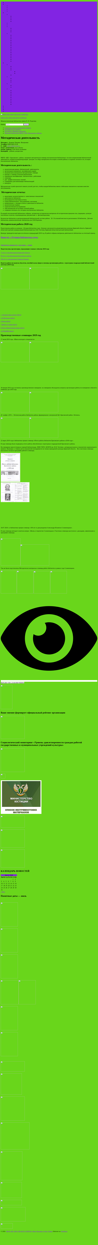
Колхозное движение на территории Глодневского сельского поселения (35, 96)
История (11, 14)
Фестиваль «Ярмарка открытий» (15, 131)
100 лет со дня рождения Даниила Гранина (15, 259)
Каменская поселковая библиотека (23, 51)
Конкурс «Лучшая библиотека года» (19, 237)
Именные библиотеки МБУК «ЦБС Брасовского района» (23, 133)
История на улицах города (24, 71)
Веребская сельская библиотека (22, 37)
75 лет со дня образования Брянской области (15, 252)
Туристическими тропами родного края (25, 75)
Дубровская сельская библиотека (23, 47)
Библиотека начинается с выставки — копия (16, 245)
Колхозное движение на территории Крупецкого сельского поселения (35, 101)
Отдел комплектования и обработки (24, 28)
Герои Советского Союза (20, 78)
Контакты (8, 106)
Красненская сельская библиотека (23, 52)
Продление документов (16, 11)
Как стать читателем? (15, 7)
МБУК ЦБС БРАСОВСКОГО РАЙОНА (14, 118)
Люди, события (13, 77)
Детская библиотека (18, 45)
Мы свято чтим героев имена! (22, 70)
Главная (7, 2)
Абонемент (16, 30)
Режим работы (13, 6)
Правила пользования (15, 9)
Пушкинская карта (11, 111)
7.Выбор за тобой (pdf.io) (9, 324)
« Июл (3, 892)
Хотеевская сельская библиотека (22, 59)
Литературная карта (14, 83)
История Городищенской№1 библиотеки (25, 19)
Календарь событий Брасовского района (18, 128)
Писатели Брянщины (19, 85)
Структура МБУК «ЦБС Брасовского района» (23, 33)
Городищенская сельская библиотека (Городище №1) (29, 44)
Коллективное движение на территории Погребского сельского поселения (36, 99)
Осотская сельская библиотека (22, 57)
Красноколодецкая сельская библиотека (25, 54)
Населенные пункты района (21, 68)
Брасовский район (14, 64)
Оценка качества (10, 108)
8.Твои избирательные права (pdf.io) (12, 328)
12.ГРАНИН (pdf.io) (7, 331)
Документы (12, 23)
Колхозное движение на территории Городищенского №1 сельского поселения (38, 97)
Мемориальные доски (23, 73)
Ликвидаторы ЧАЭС (19, 80)
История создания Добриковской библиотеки (27, 21)
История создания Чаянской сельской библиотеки (28, 18)
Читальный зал (17, 32)
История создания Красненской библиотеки (26, 16)
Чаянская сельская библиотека (22, 61)
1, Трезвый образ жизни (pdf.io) (11, 315)
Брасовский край (10, 63)
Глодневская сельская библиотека (23, 40)
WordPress (64, 1231)
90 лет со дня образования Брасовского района (16, 256)
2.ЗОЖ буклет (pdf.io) (8, 318)
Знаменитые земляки (19, 82)
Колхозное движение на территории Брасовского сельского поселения (35, 92)
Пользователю (9, 4)
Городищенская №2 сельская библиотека (25, 42)
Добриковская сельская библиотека (23, 49)
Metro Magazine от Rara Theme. (42, 1231)
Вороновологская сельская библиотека (25, 38)
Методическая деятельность (17, 25)
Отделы (10, 26)
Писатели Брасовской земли (21, 87)
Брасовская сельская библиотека (23, 35)
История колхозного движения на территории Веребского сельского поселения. (38, 94)
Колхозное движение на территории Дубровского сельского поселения (35, 90)
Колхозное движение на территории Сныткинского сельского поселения (36, 104)
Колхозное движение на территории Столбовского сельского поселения (35, 102)
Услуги (7, 109)
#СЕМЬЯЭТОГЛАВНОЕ (13, 129)
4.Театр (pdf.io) (5, 321)
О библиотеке (9, 13)
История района (17, 66)
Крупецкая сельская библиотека (22, 56)
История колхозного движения (18, 89)
